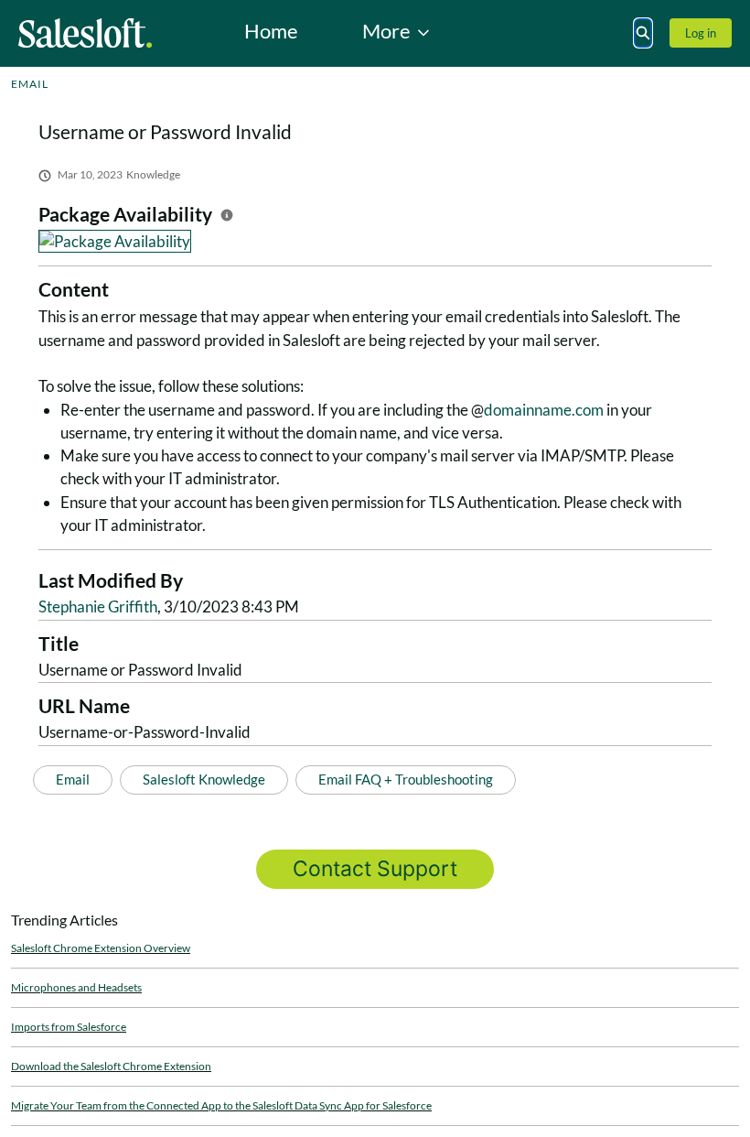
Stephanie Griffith (97, 606)
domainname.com (544, 409)
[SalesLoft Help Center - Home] (85, 33)
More (386, 30)
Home (271, 30)
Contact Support (375, 869)
